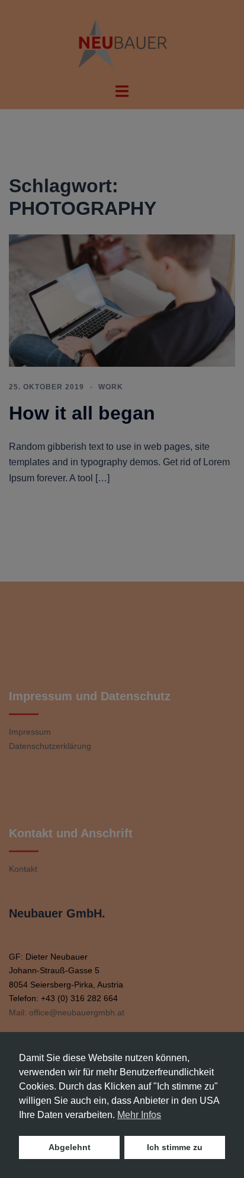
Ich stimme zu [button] (175, 1147)
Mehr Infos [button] (139, 1115)
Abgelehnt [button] (70, 1147)
